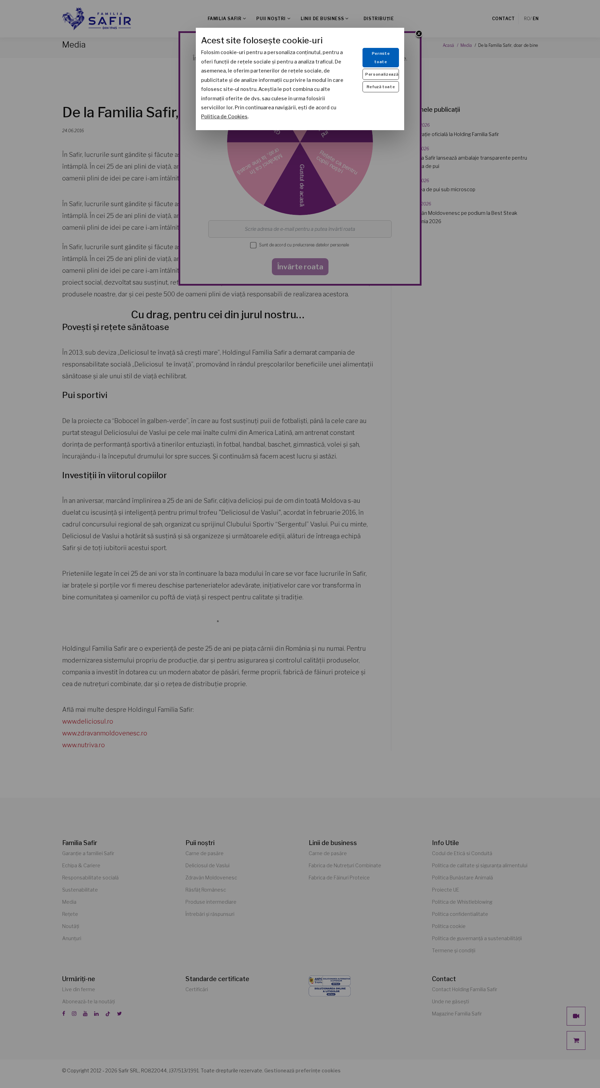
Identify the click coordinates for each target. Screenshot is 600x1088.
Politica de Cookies (224, 116)
